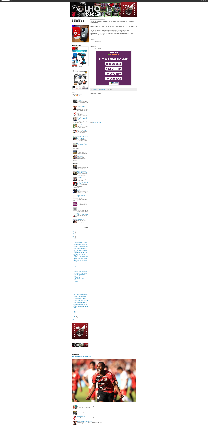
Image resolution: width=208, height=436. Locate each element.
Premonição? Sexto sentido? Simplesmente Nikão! (81, 107)
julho (74, 312)
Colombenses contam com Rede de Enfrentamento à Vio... (79, 277)
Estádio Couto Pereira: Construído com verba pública (82, 100)
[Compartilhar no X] (109, 89)
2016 (74, 232)
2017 (74, 233)
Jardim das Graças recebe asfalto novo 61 (80, 282)
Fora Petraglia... (79, 177)
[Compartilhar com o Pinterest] (111, 89)
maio (74, 310)
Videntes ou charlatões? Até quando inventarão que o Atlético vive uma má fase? (82, 144)
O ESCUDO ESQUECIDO (81, 416)
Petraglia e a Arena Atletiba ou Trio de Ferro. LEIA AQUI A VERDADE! (82, 172)
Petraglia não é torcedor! (80, 219)
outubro (75, 316)
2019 (74, 236)
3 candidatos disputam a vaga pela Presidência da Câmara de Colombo (82, 130)
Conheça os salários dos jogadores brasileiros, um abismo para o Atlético (82, 214)
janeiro (75, 238)
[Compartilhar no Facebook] (110, 89)
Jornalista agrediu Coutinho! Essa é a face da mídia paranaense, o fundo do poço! (82, 208)
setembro (75, 315)
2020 (74, 237)
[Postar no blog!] (108, 89)
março (75, 241)
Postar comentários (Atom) (97, 122)
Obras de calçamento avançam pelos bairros (80, 262)
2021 (74, 319)
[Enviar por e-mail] (107, 89)
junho (75, 311)
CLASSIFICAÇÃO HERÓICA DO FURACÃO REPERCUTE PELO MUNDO (82, 190)
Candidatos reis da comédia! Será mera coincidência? (82, 156)
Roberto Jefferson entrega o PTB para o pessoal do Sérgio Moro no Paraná (82, 118)
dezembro (75, 317)
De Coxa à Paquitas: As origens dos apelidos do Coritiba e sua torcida (82, 124)
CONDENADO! (79, 405)
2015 (74, 231)
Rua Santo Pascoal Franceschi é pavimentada (80, 273)
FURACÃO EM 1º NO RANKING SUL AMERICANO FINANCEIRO (82, 183)
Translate (79, 95)
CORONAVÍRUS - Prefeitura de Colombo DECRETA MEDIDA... (80, 275)
